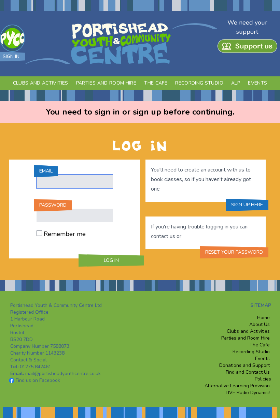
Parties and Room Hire (106, 83)
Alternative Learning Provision (238, 386)
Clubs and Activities (40, 83)
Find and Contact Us (247, 372)
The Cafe (155, 83)
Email (46, 171)
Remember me (65, 234)
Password (53, 205)
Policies (262, 379)
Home (263, 317)
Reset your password (234, 252)
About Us (259, 324)
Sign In (11, 56)
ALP (235, 83)
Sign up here (247, 204)
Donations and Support (244, 365)
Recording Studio (199, 83)
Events (257, 83)
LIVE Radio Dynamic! (247, 392)
